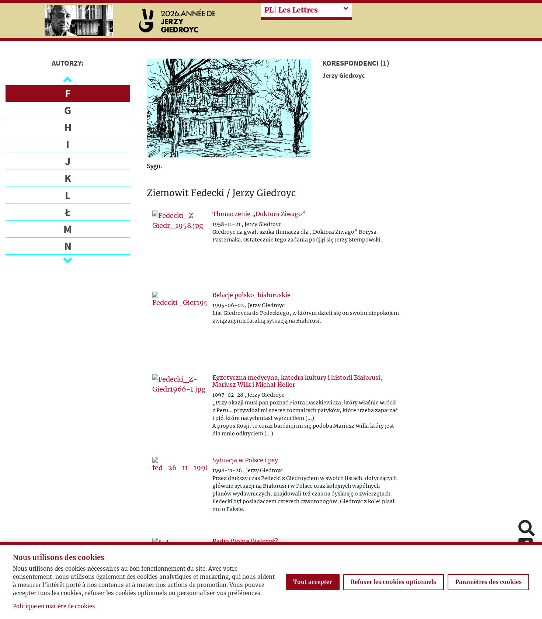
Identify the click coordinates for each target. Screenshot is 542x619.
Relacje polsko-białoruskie (251, 295)
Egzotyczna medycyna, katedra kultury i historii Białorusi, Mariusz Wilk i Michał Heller (297, 381)
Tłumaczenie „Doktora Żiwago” (259, 214)
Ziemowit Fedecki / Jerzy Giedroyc (221, 193)
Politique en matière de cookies (54, 606)
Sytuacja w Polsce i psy (245, 460)
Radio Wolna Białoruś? (245, 541)
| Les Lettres (291, 10)
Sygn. (154, 165)
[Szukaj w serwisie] (526, 529)
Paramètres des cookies (488, 581)
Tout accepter (312, 581)
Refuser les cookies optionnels (393, 581)
